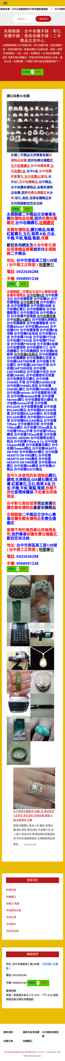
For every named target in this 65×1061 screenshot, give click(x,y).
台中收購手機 (29, 302)
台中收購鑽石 (20, 166)
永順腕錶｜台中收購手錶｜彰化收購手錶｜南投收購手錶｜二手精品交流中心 (32, 36)
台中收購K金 (35, 295)
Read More (30, 844)
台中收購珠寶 (46, 316)
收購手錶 (11, 890)
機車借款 (8, 1032)
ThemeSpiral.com (32, 1056)
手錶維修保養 (13, 910)
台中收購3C (32, 176)
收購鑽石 (11, 896)
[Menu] (5, 3)
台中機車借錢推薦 (50, 1034)
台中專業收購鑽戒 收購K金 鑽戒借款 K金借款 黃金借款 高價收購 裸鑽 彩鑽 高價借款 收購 (33, 815)
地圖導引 (46, 265)
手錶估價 (11, 917)
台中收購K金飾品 (26, 354)
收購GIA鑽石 (22, 319)
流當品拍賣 (12, 931)
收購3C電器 (12, 903)
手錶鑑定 (11, 924)
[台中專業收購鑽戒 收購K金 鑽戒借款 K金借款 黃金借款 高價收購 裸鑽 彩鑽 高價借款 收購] (34, 788)
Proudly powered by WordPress (20, 1052)
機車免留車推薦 (31, 1032)
